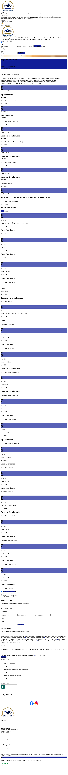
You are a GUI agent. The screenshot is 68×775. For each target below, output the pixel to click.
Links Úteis (52, 17)
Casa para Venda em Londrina (16, 637)
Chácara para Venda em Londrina (54, 637)
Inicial (2, 38)
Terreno (30, 14)
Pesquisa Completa (24, 17)
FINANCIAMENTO (9, 597)
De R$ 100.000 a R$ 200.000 (19, 754)
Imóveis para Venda (10, 38)
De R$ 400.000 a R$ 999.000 (54, 754)
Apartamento (14, 14)
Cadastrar (20, 624)
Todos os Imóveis (6, 14)
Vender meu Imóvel (12, 17)
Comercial (24, 14)
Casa (19, 14)
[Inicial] (8, 11)
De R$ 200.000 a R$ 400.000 (37, 754)
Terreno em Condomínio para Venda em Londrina (43, 639)
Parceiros (45, 17)
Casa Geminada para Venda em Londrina (12, 636)
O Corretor (4, 17)
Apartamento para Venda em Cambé (48, 641)
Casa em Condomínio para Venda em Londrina (38, 636)
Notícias (40, 17)
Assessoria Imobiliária (19, 39)
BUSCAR (37, 46)
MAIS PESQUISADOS (10, 595)
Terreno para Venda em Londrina (35, 637)
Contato (3, 20)
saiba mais (3, 657)
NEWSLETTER (7, 593)
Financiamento (33, 17)
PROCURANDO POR (9, 591)
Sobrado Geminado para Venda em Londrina (24, 641)
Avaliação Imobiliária (13, 18)
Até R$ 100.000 (5, 754)
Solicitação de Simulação (26, 18)
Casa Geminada (36, 14)
